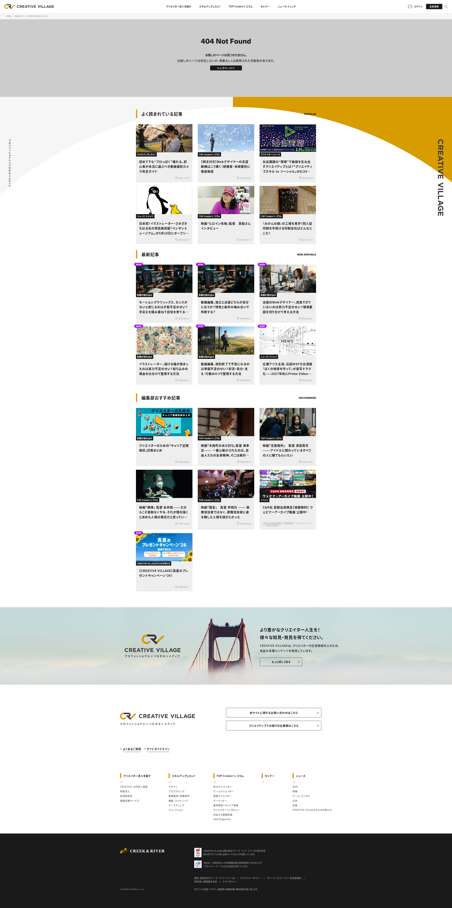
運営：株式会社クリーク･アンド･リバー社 (214, 878)
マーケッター (220, 800)
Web (295, 786)
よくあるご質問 (132, 749)
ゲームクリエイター (223, 791)
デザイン (173, 786)
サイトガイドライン (158, 749)
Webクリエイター (222, 786)
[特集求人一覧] (307, 387)
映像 (295, 791)
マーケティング (176, 805)
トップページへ (226, 68)
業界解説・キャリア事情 (225, 805)
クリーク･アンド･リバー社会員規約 (284, 878)
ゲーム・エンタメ (301, 796)
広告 (295, 800)
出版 (295, 805)
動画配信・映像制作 (179, 796)
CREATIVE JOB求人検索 (134, 786)
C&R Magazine (222, 819)
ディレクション (176, 809)
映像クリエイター (222, 796)
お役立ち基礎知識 (223, 814)
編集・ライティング (178, 800)
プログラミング (177, 791)
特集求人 (125, 791)
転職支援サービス (129, 800)
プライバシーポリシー (250, 878)
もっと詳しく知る (281, 662)
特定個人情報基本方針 (205, 881)
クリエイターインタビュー (226, 809)
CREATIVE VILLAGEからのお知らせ (312, 809)
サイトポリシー (229, 881)
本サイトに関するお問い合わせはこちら (274, 713)
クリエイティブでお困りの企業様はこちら (274, 725)
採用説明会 (126, 796)
